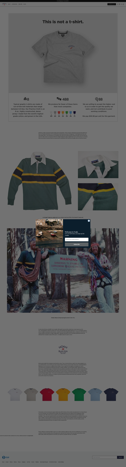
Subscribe (77, 244)
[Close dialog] (89, 221)
